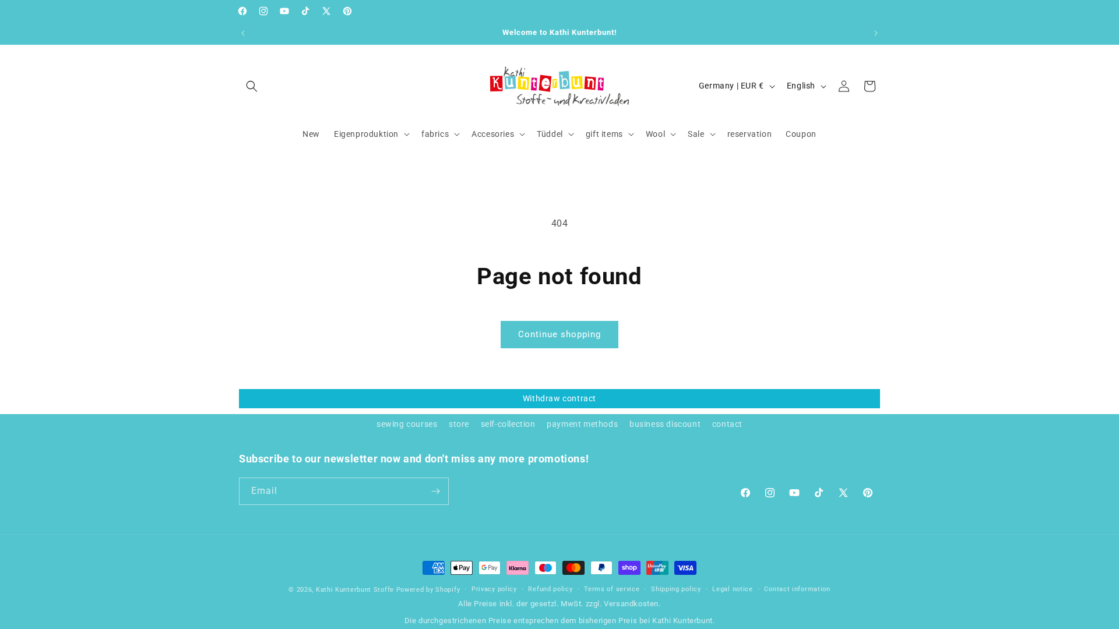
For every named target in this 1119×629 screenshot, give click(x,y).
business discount (665, 424)
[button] (252, 86)
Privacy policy (494, 589)
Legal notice (732, 589)
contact (727, 424)
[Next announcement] (876, 33)
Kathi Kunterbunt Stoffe (356, 589)
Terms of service (611, 589)
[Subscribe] (435, 491)
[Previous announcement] (243, 33)
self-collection (508, 424)
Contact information (797, 589)
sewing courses (406, 424)
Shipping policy (676, 589)
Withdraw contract (559, 398)
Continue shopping (559, 334)
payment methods (582, 424)
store (459, 424)
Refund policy (550, 589)
